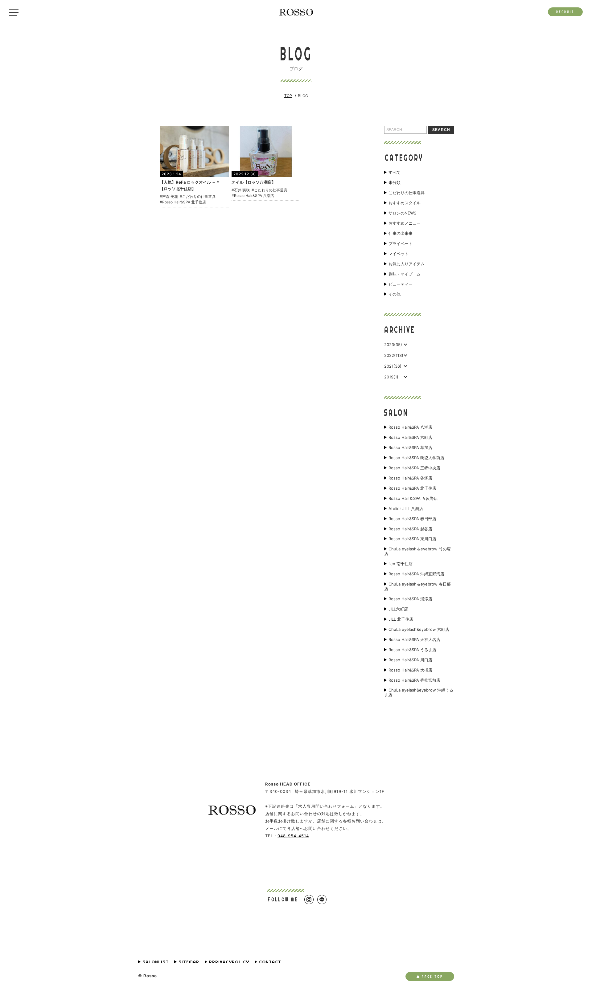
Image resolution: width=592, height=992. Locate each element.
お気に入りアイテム (406, 264)
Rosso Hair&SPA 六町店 (410, 437)
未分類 (394, 182)
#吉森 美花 (169, 196)
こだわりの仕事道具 (406, 192)
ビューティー (400, 284)
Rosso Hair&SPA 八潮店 (410, 427)
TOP (288, 95)
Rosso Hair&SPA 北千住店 (412, 488)
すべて (394, 172)
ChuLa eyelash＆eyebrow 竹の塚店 (417, 551)
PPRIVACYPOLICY (229, 962)
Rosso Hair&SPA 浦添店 (410, 599)
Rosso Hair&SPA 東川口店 (412, 539)
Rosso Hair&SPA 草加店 (410, 447)
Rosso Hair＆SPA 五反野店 (413, 498)
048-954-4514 (293, 835)
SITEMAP (189, 962)
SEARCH (441, 130)
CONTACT (270, 962)
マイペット (398, 253)
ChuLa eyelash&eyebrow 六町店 (418, 629)
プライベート (400, 243)
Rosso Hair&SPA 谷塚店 (410, 478)
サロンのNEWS (402, 213)
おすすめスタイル (404, 203)
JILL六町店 (398, 609)
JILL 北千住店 (400, 619)
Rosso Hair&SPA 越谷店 (410, 529)
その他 (394, 294)
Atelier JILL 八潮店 (405, 508)
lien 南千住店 (400, 563)
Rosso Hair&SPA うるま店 (412, 649)
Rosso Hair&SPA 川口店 (410, 660)
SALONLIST (155, 962)
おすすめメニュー (404, 223)
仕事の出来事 (400, 233)
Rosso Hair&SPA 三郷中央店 (414, 468)
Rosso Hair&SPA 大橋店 (410, 670)
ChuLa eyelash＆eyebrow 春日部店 (417, 586)
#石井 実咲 (241, 190)
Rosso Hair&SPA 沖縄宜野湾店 (416, 574)
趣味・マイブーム (404, 274)
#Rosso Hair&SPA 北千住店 (183, 202)
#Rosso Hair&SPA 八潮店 (253, 195)
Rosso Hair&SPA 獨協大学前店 (416, 457)
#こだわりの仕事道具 (198, 196)
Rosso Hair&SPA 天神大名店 (414, 639)
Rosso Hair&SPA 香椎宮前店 (414, 680)
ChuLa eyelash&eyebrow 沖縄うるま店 (418, 692)
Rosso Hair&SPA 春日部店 (412, 518)
